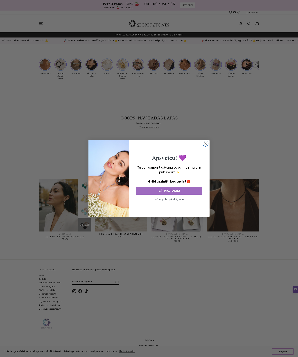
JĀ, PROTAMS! (169, 191)
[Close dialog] (205, 143)
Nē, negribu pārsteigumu (169, 199)
